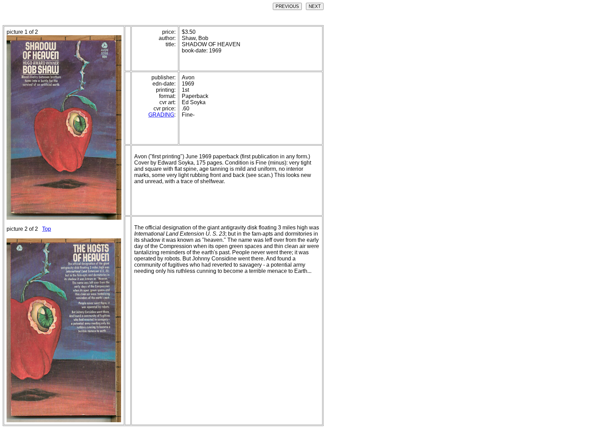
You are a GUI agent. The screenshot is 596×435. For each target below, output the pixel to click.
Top (46, 229)
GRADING (161, 115)
